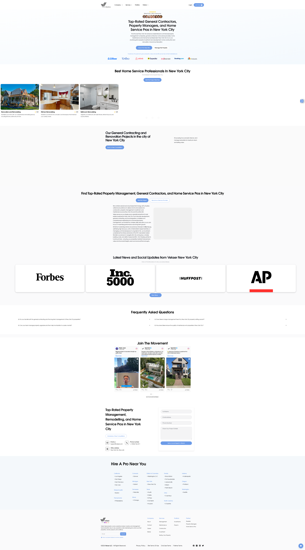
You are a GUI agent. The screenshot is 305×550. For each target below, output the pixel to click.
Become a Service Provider (160, 200)
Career (149, 528)
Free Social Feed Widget (153, 396)
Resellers (188, 521)
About (149, 521)
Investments (177, 521)
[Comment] (171, 390)
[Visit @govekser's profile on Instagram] (143, 348)
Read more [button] (118, 356)
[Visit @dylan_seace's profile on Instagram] (117, 348)
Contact (149, 525)
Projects (176, 525)
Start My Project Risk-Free (152, 80)
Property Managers (191, 524)
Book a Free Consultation (114, 147)
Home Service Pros (191, 526)
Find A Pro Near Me (144, 48)
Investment (162, 532)
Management (163, 521)
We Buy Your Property (165, 535)
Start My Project (142, 200)
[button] (118, 5)
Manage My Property (161, 48)
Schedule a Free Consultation (116, 436)
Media (149, 532)
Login (190, 5)
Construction (162, 528)
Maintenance (163, 525)
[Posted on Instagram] (136, 349)
